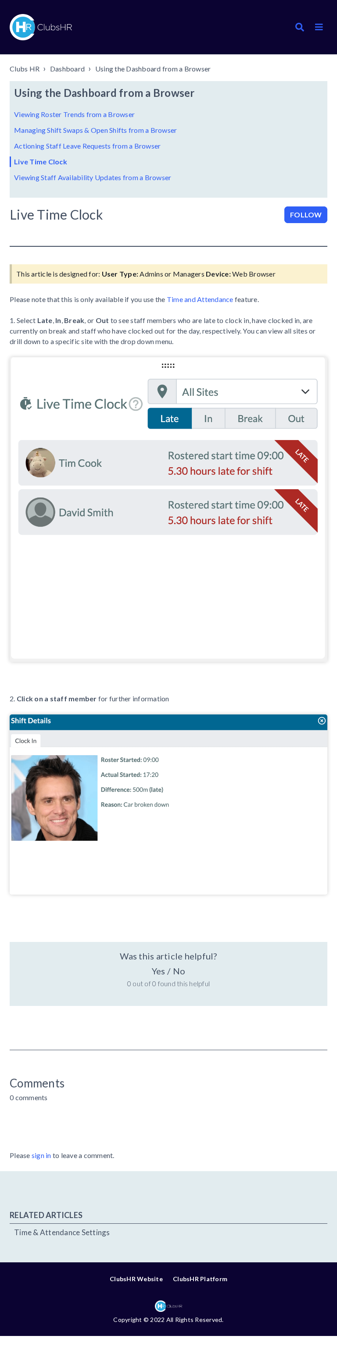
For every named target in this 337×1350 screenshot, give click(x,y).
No (179, 971)
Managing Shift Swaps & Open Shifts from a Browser (95, 130)
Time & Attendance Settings (62, 1232)
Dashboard (67, 68)
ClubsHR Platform (200, 1278)
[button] (319, 27)
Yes (158, 971)
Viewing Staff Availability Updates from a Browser (92, 177)
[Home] (41, 27)
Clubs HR (24, 68)
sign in (41, 1155)
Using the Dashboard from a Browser (153, 68)
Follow (306, 214)
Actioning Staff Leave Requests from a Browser (87, 146)
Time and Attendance (200, 299)
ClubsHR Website (136, 1278)
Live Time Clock (40, 161)
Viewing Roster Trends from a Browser (74, 114)
